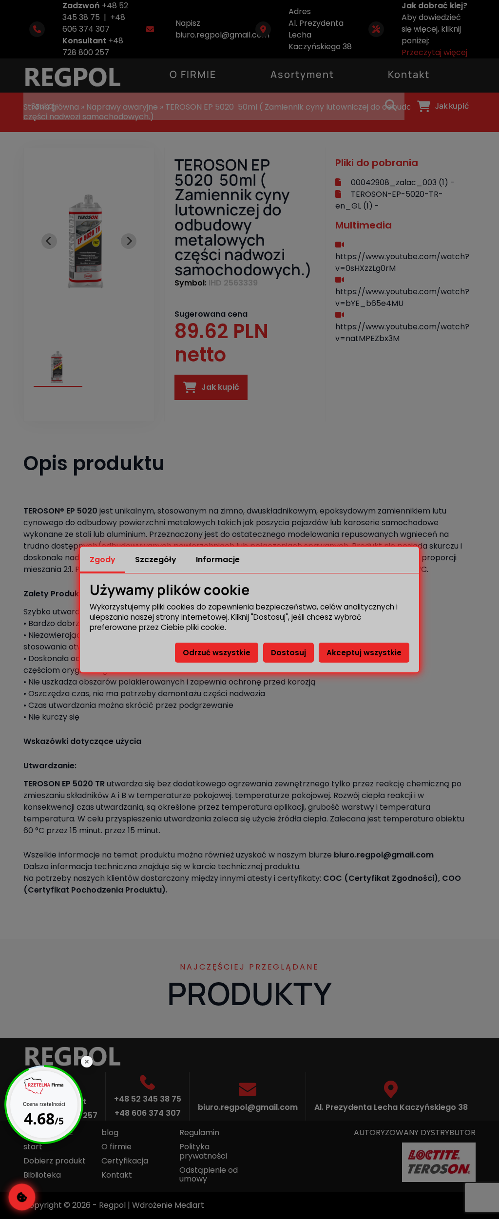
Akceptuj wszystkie (364, 653)
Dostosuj (288, 653)
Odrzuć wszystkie (216, 653)
